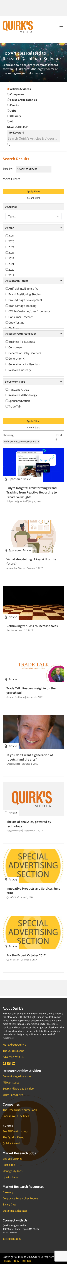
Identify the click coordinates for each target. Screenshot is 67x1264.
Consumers (15, 347)
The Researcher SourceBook (20, 1110)
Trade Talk (14, 406)
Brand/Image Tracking (22, 306)
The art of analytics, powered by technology (28, 824)
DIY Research (16, 328)
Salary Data (9, 1204)
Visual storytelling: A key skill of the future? (31, 561)
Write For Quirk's (13, 1094)
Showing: (8, 435)
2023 (11, 253)
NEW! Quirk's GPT (18, 127)
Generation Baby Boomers (24, 353)
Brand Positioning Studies (24, 294)
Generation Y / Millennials (24, 364)
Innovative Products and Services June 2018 (33, 890)
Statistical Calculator (15, 1210)
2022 (11, 258)
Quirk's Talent (11, 1177)
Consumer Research (20, 317)
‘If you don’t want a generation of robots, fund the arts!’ (29, 757)
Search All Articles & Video (18, 1088)
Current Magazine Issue (17, 1076)
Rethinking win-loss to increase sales (32, 626)
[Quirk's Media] (18, 26)
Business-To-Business (21, 342)
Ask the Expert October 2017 (26, 955)
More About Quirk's (14, 1044)
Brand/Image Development (25, 300)
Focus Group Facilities (16, 1116)
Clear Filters (33, 197)
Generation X (16, 359)
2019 (11, 275)
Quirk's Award (11, 1143)
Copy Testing (16, 323)
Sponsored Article (19, 401)
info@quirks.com (12, 1238)
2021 (11, 264)
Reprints (26, 1260)
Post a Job (9, 1164)
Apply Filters (33, 191)
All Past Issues (11, 1082)
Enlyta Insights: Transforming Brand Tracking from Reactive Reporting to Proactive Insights (31, 492)
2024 (11, 247)
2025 (11, 241)
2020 (11, 269)
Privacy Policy (11, 1260)
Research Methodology (22, 395)
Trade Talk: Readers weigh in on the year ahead (31, 690)
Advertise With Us (13, 1057)
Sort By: (8, 169)
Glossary (8, 1192)
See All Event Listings (15, 1131)
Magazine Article (18, 389)
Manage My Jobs (13, 1171)
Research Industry (19, 370)
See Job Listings (12, 1158)
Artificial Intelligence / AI (23, 289)
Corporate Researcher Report (20, 1198)
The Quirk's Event (13, 1051)
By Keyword (16, 132)
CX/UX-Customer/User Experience (29, 311)
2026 (11, 236)
